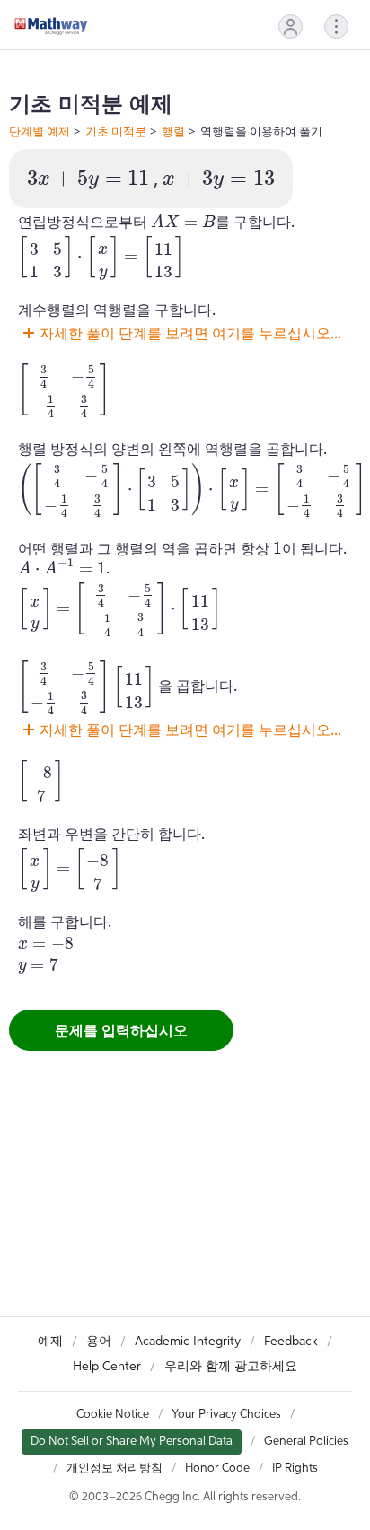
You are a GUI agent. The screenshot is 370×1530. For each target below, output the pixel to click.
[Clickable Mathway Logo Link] (51, 26)
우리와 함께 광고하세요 (230, 1366)
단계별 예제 (39, 131)
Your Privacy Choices (226, 1415)
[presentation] (88, 180)
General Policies (306, 1441)
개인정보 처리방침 (114, 1468)
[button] (290, 26)
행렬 (173, 131)
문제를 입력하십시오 (121, 1030)
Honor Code (217, 1468)
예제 (50, 1341)
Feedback (291, 1341)
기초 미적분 (115, 131)
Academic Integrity (188, 1341)
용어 (98, 1341)
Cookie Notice (112, 1415)
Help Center (107, 1366)
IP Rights (295, 1468)
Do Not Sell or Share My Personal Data (132, 1441)
